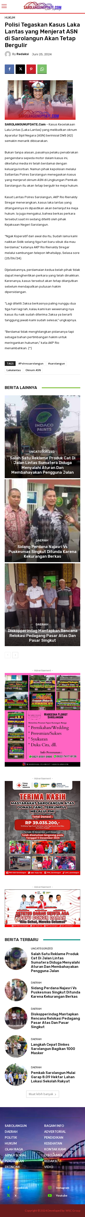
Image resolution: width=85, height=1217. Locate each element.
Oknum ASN (33, 370)
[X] (20, 69)
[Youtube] (50, 1195)
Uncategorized (42, 451)
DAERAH (42, 540)
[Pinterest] (31, 69)
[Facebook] (9, 69)
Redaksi (23, 54)
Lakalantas (14, 370)
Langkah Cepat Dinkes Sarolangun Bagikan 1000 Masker (53, 1048)
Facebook (21, 1187)
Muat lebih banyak (41, 1094)
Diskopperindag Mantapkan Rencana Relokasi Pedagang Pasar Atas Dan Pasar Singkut (42, 635)
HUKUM (10, 17)
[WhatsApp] (42, 69)
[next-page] (15, 655)
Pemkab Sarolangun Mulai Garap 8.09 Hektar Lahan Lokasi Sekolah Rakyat (53, 1077)
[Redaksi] (8, 54)
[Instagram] (50, 1188)
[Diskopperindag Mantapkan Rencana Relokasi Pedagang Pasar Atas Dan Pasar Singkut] (42, 604)
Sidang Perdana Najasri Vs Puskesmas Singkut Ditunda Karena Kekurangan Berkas (42, 551)
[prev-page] (8, 655)
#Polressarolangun (30, 363)
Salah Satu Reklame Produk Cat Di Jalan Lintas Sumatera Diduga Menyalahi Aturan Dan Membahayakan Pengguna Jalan (42, 465)
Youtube (61, 1195)
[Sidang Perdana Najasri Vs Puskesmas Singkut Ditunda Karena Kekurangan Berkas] (42, 520)
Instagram (62, 1187)
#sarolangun (56, 363)
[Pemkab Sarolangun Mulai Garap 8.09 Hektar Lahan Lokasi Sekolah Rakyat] (16, 1074)
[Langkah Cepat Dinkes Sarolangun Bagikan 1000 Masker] (16, 1046)
